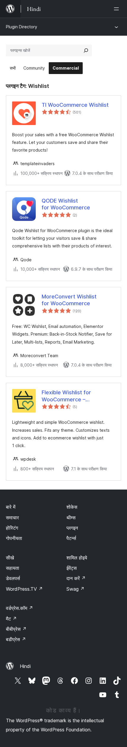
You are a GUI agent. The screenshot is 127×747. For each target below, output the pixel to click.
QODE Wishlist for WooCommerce (66, 204)
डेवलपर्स (13, 578)
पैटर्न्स (71, 538)
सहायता (12, 568)
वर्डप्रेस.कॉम (19, 608)
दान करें (76, 578)
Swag (75, 589)
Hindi (25, 666)
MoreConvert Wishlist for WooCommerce (69, 299)
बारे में (10, 507)
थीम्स (71, 518)
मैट (11, 619)
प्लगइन (72, 528)
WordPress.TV (24, 589)
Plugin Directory (21, 26)
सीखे (10, 558)
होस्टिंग (12, 528)
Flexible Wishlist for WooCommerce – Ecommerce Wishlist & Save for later (77, 396)
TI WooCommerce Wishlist (75, 105)
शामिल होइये (76, 558)
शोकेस (71, 507)
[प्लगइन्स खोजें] (86, 50)
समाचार (12, 518)
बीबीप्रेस (16, 629)
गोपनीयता (14, 538)
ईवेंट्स (71, 568)
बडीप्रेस (16, 639)
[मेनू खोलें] (117, 9)
